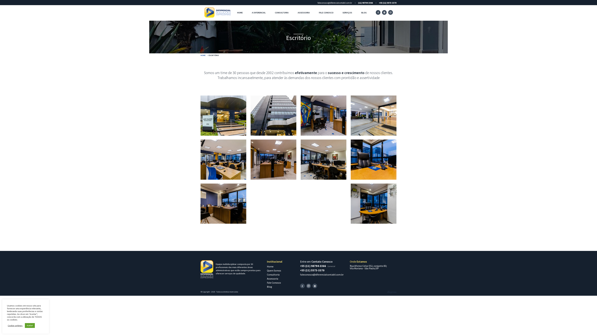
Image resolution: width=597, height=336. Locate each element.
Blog (364, 12)
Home (240, 12)
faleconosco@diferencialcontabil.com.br (335, 3)
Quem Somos (274, 270)
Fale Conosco (326, 12)
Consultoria (282, 12)
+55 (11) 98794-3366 (313, 266)
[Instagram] (390, 12)
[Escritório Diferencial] (223, 116)
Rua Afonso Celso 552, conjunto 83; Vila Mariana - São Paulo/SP (368, 267)
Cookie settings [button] (15, 325)
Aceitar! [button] (30, 325)
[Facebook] (378, 12)
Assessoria (304, 12)
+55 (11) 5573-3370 (387, 2)
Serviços (347, 12)
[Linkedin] (384, 12)
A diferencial (259, 12)
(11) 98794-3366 (365, 2)
